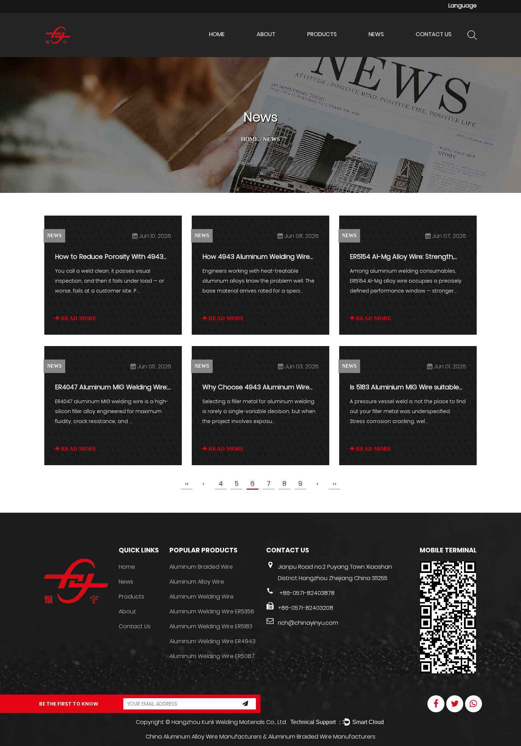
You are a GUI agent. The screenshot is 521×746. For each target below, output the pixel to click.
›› (334, 483)
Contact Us (434, 34)
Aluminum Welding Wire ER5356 (211, 611)
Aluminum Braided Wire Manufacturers (321, 737)
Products (322, 34)
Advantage (272, 47)
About (266, 34)
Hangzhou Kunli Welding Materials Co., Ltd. (229, 722)
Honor (265, 48)
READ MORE (78, 318)
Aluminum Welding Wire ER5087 (211, 656)
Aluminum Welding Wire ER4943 (212, 641)
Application (271, 46)
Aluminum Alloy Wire (332, 47)
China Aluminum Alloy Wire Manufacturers (204, 737)
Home (217, 34)
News (376, 34)
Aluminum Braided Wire (201, 567)
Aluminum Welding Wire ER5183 (210, 626)
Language (462, 5)
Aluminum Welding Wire (338, 48)
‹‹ (187, 483)
